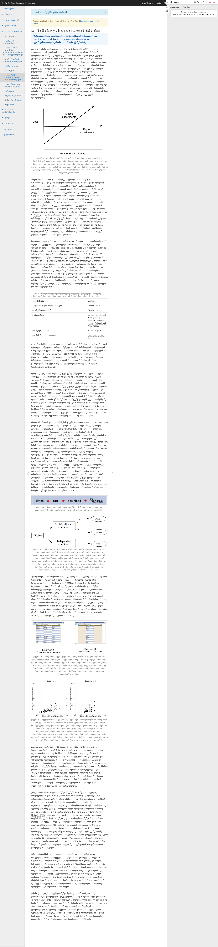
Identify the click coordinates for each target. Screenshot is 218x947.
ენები (159, 3)
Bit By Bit (18, 2)
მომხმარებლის (147, 3)
